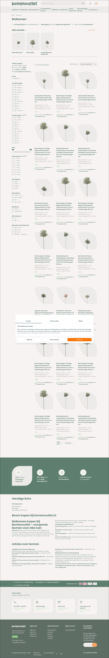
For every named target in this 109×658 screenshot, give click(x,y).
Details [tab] (81, 321)
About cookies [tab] (54, 321)
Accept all (79, 339)
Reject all (29, 339)
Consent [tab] (28, 321)
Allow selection (54, 339)
